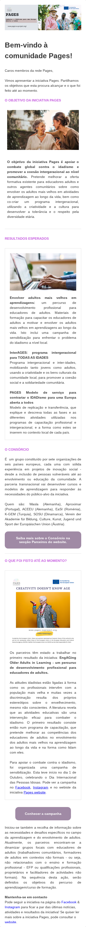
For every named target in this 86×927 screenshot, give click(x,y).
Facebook (69, 902)
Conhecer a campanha (43, 814)
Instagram (13, 907)
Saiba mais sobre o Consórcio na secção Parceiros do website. (43, 540)
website (10, 922)
